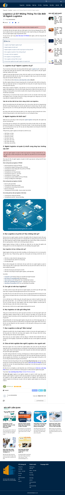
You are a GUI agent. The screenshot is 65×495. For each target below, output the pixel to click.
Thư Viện (52, 5)
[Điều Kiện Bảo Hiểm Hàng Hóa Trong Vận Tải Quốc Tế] (9, 442)
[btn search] (60, 1)
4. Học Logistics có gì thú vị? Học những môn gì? (15, 52)
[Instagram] (43, 395)
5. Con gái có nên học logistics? (11, 54)
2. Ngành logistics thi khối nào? (11, 47)
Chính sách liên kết (21, 478)
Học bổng (45, 5)
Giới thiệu (28, 5)
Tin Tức (40, 5)
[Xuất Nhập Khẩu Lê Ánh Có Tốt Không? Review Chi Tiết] (51, 61)
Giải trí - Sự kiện (21, 471)
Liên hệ (57, 5)
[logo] (5, 6)
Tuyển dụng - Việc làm (32, 467)
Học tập (6, 412)
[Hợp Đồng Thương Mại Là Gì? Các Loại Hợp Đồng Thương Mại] (40, 416)
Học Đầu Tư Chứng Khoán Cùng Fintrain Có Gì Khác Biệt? (58, 41)
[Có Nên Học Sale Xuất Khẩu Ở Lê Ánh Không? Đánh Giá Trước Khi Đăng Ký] (51, 50)
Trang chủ (20, 466)
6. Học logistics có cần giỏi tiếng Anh (12, 56)
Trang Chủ (22, 5)
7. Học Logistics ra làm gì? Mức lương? (13, 59)
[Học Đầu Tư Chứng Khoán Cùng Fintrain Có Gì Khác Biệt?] (51, 40)
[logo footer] (10, 470)
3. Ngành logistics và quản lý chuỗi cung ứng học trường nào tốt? (18, 49)
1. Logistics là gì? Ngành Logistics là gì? (13, 44)
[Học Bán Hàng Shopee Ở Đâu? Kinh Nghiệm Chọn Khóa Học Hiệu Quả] (51, 29)
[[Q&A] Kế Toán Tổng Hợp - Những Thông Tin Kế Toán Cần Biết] (55, 416)
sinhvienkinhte (12, 19)
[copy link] (18, 22)
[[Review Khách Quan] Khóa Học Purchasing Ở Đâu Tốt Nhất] (24, 416)
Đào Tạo (34, 5)
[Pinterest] (42, 395)
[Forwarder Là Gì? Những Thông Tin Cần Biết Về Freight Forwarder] (9, 416)
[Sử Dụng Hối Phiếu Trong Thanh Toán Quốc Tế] (24, 442)
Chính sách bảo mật (32, 486)
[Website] (39, 395)
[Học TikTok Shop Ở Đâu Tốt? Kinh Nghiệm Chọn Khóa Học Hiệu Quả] (51, 18)
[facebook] (38, 395)
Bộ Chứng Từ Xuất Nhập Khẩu (12, 278)
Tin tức (19, 475)
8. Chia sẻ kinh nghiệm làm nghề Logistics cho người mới (17, 61)
